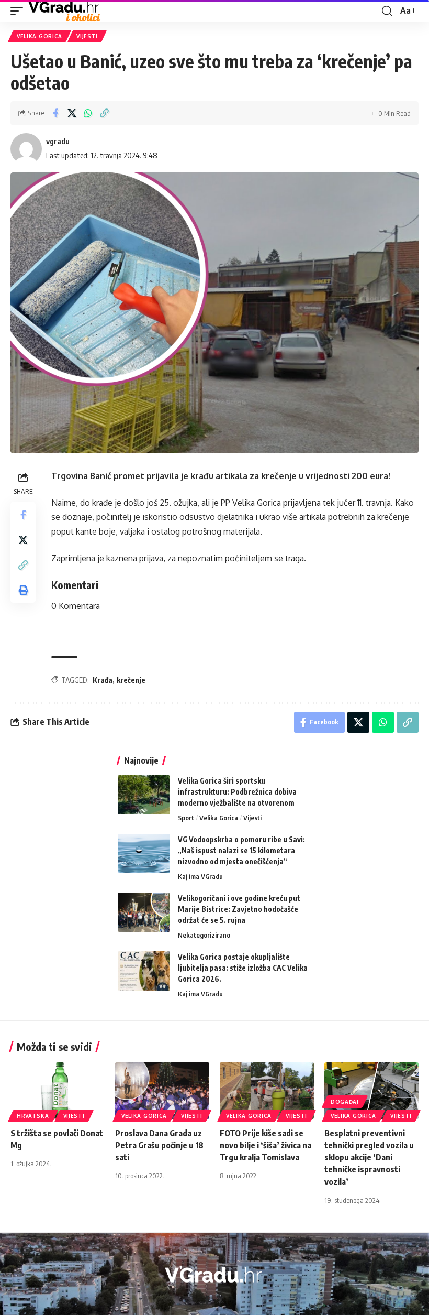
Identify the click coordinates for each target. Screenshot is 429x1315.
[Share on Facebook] (55, 113)
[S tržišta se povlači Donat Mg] (57, 1090)
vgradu (58, 141)
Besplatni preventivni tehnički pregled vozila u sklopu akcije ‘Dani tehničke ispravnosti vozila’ (369, 1157)
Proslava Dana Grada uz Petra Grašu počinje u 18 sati (159, 1145)
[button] (19, 11)
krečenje (131, 680)
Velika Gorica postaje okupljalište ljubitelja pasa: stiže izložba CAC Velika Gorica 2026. (243, 967)
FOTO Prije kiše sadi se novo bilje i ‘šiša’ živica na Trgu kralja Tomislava (265, 1145)
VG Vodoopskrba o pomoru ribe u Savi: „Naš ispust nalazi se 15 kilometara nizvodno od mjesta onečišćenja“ (241, 850)
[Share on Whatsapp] (88, 113)
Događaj (345, 1102)
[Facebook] (207, 1300)
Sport (186, 817)
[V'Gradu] (64, 11)
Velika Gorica (39, 36)
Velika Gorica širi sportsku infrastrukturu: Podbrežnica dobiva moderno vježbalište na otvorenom (237, 791)
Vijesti (87, 36)
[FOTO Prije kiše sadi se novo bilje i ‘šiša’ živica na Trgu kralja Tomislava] (267, 1090)
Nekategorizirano (204, 935)
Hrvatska (33, 1116)
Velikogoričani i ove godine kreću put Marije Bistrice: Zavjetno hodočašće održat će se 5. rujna (239, 909)
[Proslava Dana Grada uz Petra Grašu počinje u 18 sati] (162, 1090)
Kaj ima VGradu (200, 876)
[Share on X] (71, 113)
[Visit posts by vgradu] (26, 149)
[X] (220, 1300)
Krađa (102, 680)
